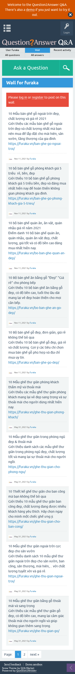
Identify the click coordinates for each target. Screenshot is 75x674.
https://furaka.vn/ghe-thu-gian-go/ (33, 631)
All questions (12, 55)
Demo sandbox (33, 664)
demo (30, 9)
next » (34, 654)
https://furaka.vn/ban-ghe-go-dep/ (33, 362)
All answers (37, 55)
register (38, 97)
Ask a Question (31, 68)
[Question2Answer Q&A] (37, 40)
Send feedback (12, 664)
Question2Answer (26, 670)
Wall (37, 50)
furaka (33, 159)
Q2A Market (27, 668)
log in (23, 97)
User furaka (12, 50)
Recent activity (62, 50)
